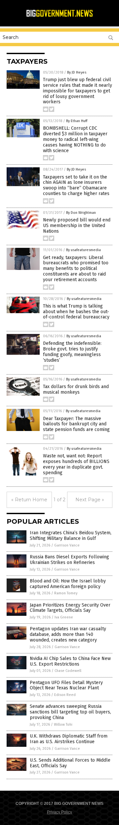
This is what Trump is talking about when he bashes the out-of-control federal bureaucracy (76, 311)
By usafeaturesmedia (83, 250)
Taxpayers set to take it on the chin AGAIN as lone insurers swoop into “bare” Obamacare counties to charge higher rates (76, 185)
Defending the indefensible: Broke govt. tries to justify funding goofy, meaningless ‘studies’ (72, 352)
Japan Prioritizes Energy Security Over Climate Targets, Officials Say (70, 607)
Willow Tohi (63, 724)
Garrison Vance (67, 545)
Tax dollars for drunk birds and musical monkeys (76, 389)
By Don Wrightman (81, 213)
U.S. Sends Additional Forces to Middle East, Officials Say (70, 763)
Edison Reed (65, 695)
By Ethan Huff (76, 121)
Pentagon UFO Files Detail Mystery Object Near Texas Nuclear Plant (66, 685)
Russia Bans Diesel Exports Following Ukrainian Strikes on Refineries (69, 559)
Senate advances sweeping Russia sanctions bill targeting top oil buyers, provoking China (70, 712)
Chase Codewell (68, 671)
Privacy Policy (59, 812)
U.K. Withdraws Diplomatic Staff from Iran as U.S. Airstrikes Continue (68, 738)
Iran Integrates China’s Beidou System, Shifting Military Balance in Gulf (70, 535)
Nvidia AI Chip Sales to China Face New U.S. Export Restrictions (70, 661)
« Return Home (29, 500)
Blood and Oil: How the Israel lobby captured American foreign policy (68, 583)
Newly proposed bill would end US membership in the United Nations (76, 225)
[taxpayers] (59, 16)
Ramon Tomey (65, 593)
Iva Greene (64, 617)
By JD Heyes (76, 72)
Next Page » (89, 500)
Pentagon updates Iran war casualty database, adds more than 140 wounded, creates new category (68, 634)
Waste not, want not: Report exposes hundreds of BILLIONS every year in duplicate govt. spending (76, 464)
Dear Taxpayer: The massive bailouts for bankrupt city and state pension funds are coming (76, 424)
